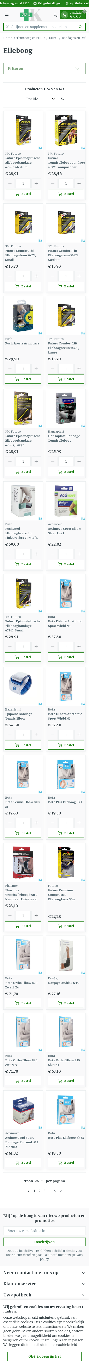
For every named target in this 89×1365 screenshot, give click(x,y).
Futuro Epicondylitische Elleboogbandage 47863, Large (23, 440)
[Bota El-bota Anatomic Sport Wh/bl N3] (65, 593)
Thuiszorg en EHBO (31, 38)
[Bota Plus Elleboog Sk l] (65, 774)
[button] (44, 68)
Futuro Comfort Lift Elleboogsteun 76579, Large (63, 348)
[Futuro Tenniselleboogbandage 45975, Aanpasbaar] (65, 130)
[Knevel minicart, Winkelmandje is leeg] (64, 15)
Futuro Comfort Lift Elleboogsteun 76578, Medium (63, 255)
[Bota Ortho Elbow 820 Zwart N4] (23, 955)
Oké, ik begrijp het (44, 1356)
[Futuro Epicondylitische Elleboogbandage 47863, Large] (23, 408)
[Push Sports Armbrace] (23, 315)
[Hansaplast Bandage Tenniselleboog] (65, 408)
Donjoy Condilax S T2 (63, 983)
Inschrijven (44, 1242)
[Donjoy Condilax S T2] (65, 955)
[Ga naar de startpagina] (32, 15)
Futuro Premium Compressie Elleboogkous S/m (61, 894)
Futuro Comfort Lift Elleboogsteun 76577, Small (20, 255)
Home (7, 38)
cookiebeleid (66, 1345)
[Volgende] (60, 1191)
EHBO (53, 38)
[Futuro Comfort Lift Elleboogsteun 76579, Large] (65, 315)
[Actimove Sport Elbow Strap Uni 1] (65, 501)
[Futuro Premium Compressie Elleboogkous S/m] (65, 862)
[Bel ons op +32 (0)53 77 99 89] (55, 15)
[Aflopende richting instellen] (62, 99)
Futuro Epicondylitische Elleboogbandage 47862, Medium (23, 162)
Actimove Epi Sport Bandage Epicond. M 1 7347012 (21, 1142)
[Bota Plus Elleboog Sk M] (65, 1110)
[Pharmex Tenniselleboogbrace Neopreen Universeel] (23, 862)
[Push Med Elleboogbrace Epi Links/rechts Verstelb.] (23, 501)
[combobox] (39, 27)
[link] (29, 1191)
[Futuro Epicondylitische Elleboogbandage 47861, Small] (23, 593)
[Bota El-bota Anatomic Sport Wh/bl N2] (65, 686)
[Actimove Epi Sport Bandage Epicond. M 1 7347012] (23, 1110)
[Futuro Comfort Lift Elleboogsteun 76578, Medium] (65, 223)
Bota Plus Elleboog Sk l (65, 802)
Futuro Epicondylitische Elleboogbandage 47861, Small (23, 626)
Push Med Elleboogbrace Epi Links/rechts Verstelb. (21, 533)
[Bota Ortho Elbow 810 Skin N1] (65, 1032)
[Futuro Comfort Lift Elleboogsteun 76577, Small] (23, 223)
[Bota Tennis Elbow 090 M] (23, 774)
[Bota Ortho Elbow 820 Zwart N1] (23, 1032)
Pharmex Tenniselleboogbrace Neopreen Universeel (21, 894)
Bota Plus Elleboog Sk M (66, 1138)
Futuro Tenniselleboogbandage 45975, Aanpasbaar (66, 162)
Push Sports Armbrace (22, 343)
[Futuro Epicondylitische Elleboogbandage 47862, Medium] (23, 130)
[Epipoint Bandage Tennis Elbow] (23, 686)
